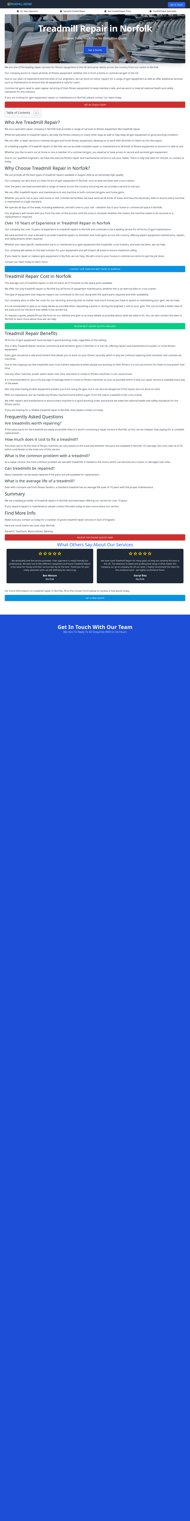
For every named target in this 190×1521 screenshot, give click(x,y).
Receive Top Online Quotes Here (95, 537)
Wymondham (35, 531)
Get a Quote (95, 50)
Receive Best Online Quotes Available (95, 326)
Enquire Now (95, 607)
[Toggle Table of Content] (34, 113)
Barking (48, 531)
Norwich (9, 531)
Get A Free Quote (95, 598)
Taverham (21, 531)
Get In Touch (176, 4)
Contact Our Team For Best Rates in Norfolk (95, 269)
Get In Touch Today (95, 104)
